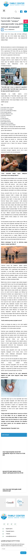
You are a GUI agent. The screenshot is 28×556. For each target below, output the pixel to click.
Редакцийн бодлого (10, 531)
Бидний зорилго (9, 528)
